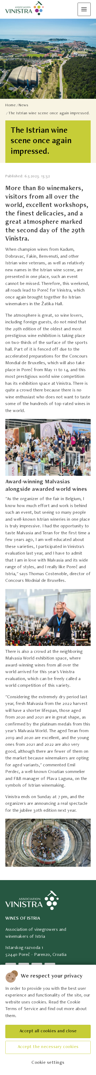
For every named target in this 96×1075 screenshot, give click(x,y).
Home (10, 105)
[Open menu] (84, 9)
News (23, 105)
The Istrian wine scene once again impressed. (49, 113)
